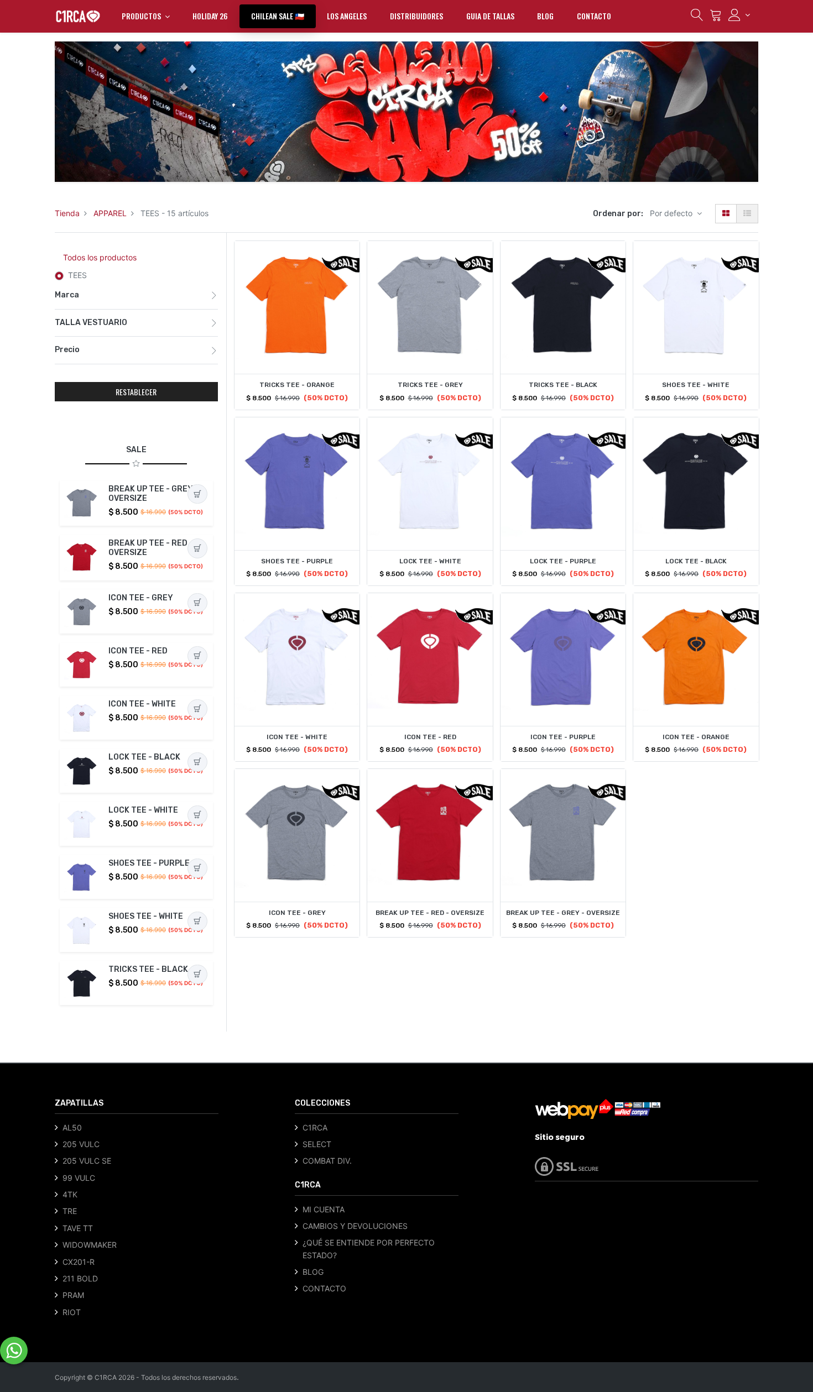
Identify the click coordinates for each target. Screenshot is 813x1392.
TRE (69, 1211)
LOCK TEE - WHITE (143, 810)
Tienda (67, 213)
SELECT (317, 1144)
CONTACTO (324, 1288)
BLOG (313, 1271)
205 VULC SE (86, 1160)
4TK (69, 1194)
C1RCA (315, 1127)
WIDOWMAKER (89, 1244)
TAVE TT (77, 1228)
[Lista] (747, 213)
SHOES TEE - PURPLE (149, 863)
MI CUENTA (324, 1209)
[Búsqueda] (697, 17)
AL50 (72, 1127)
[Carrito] (716, 17)
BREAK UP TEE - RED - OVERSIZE (150, 547)
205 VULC (81, 1144)
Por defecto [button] (672, 213)
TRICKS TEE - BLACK (148, 969)
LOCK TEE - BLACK (144, 757)
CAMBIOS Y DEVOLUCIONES (355, 1226)
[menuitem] (210, 16)
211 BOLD (80, 1278)
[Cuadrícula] (726, 213)
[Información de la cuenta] (739, 15)
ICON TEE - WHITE (142, 704)
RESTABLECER (136, 391)
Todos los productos (100, 257)
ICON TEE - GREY (140, 598)
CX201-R (78, 1262)
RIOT (71, 1312)
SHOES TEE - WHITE (145, 916)
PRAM (73, 1295)
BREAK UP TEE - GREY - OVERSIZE (153, 493)
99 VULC (78, 1177)
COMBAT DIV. (327, 1160)
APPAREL (110, 213)
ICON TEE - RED (138, 651)
